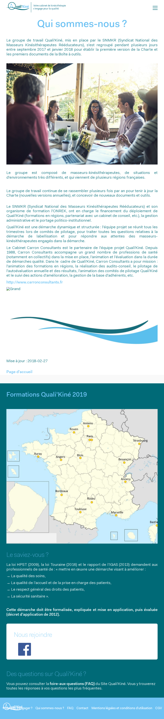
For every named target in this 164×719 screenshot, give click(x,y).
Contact (82, 708)
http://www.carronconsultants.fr (34, 283)
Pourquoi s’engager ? (17, 708)
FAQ (70, 708)
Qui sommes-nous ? (49, 708)
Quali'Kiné (17, 8)
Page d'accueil (19, 372)
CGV (158, 708)
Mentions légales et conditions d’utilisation (121, 708)
